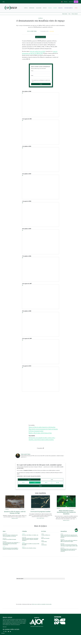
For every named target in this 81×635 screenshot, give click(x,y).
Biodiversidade (64, 13)
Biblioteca (60, 7)
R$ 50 (46, 482)
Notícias (25, 7)
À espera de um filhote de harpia (9, 539)
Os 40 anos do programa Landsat (36, 431)
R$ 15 (23, 482)
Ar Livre (43, 531)
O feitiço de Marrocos (45, 535)
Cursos (76, 7)
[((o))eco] (11, 7)
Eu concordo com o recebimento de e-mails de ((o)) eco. (41, 81)
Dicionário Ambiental (68, 7)
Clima (69, 13)
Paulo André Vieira (32, 31)
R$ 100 (57, 482)
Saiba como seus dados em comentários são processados (41, 604)
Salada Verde (38, 7)
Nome (32, 70)
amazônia (64, 531)
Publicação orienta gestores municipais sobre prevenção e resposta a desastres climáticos (30, 539)
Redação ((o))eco (15, 518)
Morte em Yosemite (45, 538)
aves (4, 531)
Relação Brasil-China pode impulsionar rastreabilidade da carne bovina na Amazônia (69, 550)
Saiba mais (5, 626)
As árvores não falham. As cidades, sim (30, 535)
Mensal (29, 479)
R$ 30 (35, 482)
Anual (52, 479)
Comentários (40, 448)
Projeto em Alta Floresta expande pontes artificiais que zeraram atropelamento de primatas (69, 536)
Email (32, 75)
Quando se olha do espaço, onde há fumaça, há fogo (40, 433)
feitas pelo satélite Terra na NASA (37, 51)
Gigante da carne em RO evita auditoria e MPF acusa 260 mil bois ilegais (69, 541)
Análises (55, 7)
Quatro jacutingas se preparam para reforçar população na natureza (10, 535)
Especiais (45, 7)
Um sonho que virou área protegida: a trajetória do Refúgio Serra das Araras (10, 548)
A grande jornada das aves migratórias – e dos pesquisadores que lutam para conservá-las (11, 543)
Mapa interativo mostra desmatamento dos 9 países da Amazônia (43, 429)
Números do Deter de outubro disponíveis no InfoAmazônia (42, 427)
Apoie (76, 1)
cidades (24, 531)
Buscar (66, 1)
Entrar (2, 633)
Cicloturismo (44, 544)
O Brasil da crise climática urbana (29, 548)
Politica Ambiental (75, 13)
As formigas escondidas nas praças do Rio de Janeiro (30, 544)
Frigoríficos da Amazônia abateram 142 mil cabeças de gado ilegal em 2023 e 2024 (69, 545)
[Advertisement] (69, 204)
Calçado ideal (44, 541)
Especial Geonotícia (40, 37)
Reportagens (31, 7)
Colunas (50, 7)
